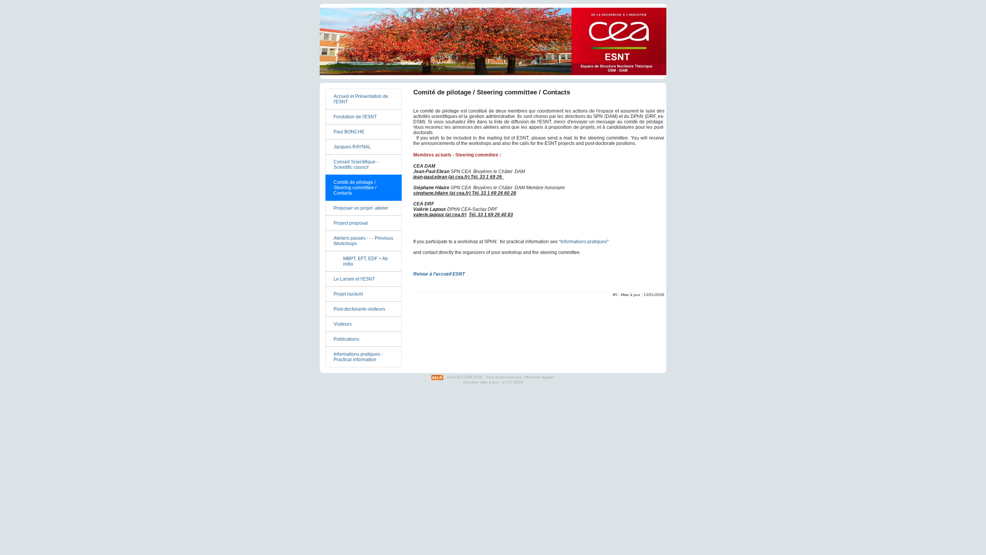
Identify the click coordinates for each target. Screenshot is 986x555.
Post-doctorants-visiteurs (359, 309)
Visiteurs (343, 324)
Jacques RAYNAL (352, 147)
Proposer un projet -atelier (361, 208)
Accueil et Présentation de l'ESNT (361, 99)
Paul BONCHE (349, 132)
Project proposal (351, 223)
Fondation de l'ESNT (355, 116)
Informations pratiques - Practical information (358, 357)
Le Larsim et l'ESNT (354, 279)
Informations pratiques (583, 241)
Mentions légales (540, 377)
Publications (346, 339)
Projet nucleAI (348, 294)
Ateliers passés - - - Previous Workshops (363, 240)
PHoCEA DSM (459, 377)
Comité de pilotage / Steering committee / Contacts (355, 188)
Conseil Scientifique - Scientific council (356, 164)
